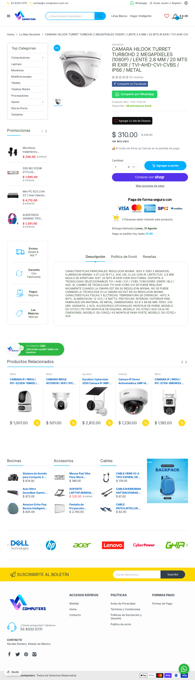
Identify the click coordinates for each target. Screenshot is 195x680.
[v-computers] (26, 16)
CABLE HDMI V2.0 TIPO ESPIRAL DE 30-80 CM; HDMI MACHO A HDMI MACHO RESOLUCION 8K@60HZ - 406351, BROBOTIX (128, 475)
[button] (120, 77)
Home (73, 609)
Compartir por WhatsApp (137, 94)
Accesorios (63, 460)
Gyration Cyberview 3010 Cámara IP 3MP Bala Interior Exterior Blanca (95, 381)
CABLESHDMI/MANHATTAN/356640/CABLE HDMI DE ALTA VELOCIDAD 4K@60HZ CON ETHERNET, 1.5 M (128, 490)
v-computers (26, 675)
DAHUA (122, 374)
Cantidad (117, 160)
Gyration (87, 374)
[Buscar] (100, 16)
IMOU (13, 374)
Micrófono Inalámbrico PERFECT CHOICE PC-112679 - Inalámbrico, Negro (34, 149)
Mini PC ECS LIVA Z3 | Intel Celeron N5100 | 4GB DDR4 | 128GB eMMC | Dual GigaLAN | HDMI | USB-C (35, 193)
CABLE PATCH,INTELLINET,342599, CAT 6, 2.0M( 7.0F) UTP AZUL (128, 506)
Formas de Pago (162, 603)
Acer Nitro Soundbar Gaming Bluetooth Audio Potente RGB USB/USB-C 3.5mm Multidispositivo (35, 490)
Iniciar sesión (161, 3)
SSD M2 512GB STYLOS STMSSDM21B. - (33, 170)
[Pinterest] (26, 654)
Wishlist (74, 603)
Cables (106, 460)
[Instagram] (34, 654)
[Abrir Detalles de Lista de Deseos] (166, 16)
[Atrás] (46, 131)
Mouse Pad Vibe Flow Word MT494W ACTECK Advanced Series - (81, 475)
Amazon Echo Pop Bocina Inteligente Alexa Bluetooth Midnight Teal (34, 506)
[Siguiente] (42, 131)
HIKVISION (117, 44)
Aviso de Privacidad (123, 603)
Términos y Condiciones (125, 609)
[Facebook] (9, 654)
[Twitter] (17, 654)
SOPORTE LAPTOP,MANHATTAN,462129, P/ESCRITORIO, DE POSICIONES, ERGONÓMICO (81, 490)
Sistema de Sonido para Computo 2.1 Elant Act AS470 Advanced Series (35, 475)
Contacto (75, 614)
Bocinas (14, 460)
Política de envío (121, 624)
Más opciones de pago (150, 185)
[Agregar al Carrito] (37, 422)
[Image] (167, 481)
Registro (176, 3)
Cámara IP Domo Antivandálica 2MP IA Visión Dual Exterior (132, 381)
